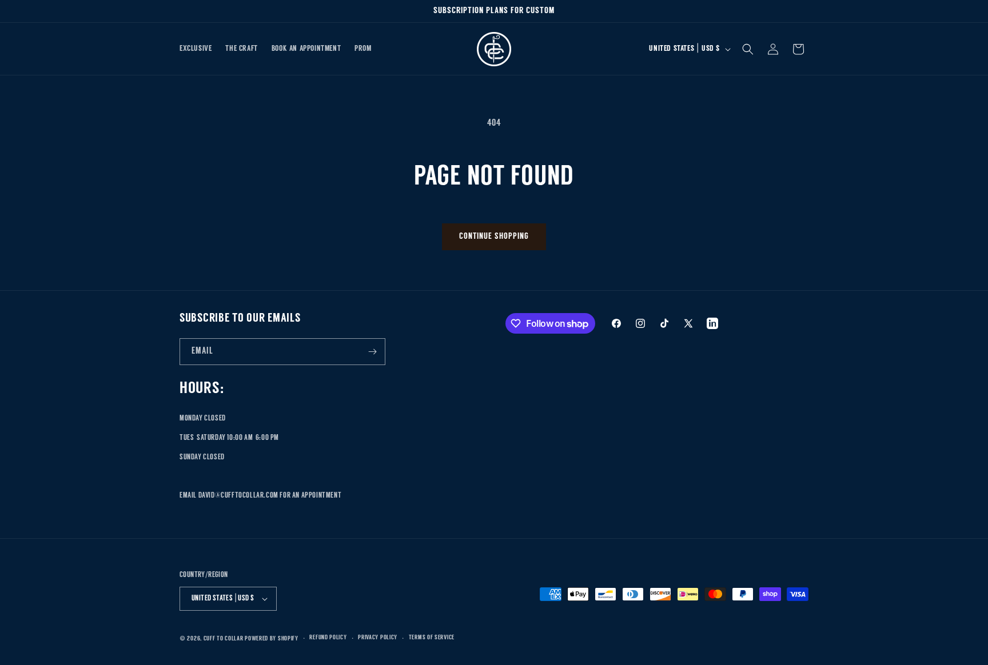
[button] (747, 49)
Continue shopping (494, 237)
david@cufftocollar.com (238, 495)
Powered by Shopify (271, 639)
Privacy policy (377, 638)
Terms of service (432, 638)
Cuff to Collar (224, 639)
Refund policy (327, 638)
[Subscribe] (372, 351)
